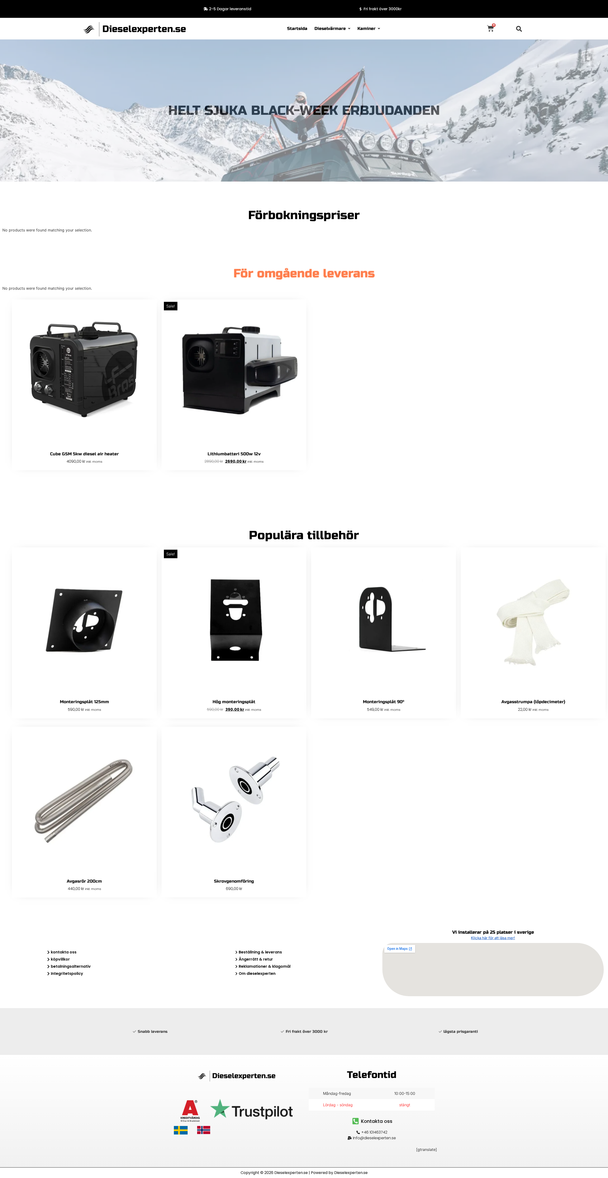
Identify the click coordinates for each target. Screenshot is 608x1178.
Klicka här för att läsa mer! (493, 938)
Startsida (297, 28)
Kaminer (366, 28)
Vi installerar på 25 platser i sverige (493, 932)
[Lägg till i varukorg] (152, 318)
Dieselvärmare (330, 28)
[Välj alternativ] (301, 745)
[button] (332, 29)
